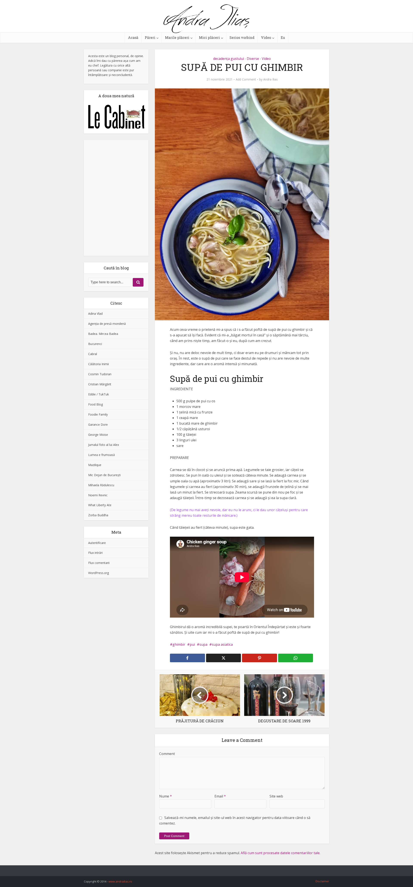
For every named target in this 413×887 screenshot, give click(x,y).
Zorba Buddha (98, 515)
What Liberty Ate (99, 505)
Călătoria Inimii (98, 364)
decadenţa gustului (228, 58)
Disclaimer (322, 881)
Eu (283, 37)
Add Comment (246, 79)
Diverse (253, 58)
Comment (167, 753)
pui (192, 644)
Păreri (150, 37)
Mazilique (94, 465)
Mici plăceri (209, 37)
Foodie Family (98, 414)
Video (266, 37)
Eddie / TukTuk (98, 394)
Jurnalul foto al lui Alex (103, 445)
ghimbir (179, 644)
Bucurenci (95, 344)
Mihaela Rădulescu (101, 485)
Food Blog (95, 404)
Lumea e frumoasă (101, 455)
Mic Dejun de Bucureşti (104, 475)
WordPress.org (98, 573)
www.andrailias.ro (120, 881)
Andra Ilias (270, 79)
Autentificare (97, 543)
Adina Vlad (95, 313)
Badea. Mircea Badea (103, 334)
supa (203, 644)
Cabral (92, 354)
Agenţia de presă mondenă (107, 324)
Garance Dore (98, 424)
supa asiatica (222, 644)
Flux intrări (95, 553)
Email (220, 796)
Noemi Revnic (98, 495)
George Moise (98, 435)
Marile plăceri (177, 37)
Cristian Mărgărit (99, 384)
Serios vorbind (242, 37)
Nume (165, 796)
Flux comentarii (98, 563)
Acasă (133, 37)
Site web (276, 796)
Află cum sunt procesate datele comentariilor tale (280, 853)
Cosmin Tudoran (99, 374)
